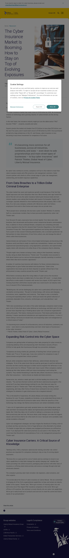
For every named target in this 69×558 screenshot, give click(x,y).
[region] (34, 95)
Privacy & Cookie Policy (32, 98)
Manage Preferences (16, 107)
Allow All (52, 107)
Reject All (39, 107)
